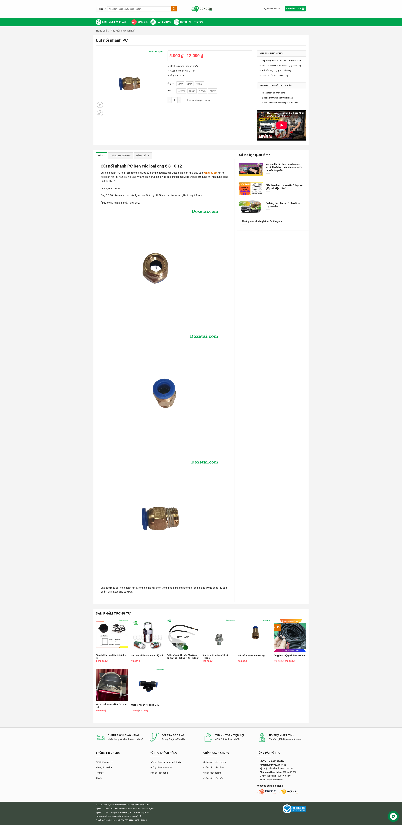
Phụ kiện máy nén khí (123, 30)
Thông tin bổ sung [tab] (120, 155)
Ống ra (171, 83)
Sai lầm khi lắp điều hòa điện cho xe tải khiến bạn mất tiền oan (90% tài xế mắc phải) (284, 167)
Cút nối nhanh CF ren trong (251, 655)
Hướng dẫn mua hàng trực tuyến (166, 762)
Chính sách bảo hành (213, 767)
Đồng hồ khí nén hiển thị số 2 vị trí (111, 657)
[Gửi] (174, 9)
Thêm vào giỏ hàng (198, 100)
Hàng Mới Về (164, 22)
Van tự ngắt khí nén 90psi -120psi (215, 657)
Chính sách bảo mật (213, 778)
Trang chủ (101, 30)
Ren (169, 91)
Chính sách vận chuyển (214, 762)
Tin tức (198, 22)
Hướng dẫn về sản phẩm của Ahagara (262, 221)
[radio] (180, 84)
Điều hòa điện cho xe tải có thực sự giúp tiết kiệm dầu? (284, 187)
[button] (295, 8)
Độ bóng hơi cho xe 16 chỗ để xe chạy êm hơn (283, 205)
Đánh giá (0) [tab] (142, 155)
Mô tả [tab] (101, 155)
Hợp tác (99, 773)
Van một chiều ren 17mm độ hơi (147, 655)
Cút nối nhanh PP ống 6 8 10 (145, 705)
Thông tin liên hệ (104, 767)
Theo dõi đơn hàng (159, 773)
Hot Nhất (185, 22)
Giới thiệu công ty (104, 762)
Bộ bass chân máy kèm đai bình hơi (111, 706)
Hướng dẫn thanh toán (161, 767)
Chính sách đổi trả (212, 773)
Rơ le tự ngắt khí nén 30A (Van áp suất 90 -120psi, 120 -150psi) (183, 657)
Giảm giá (142, 22)
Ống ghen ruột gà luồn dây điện (289, 655)
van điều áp (210, 172)
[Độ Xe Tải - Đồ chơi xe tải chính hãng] (201, 9)
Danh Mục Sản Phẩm (114, 22)
